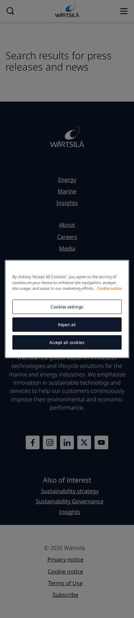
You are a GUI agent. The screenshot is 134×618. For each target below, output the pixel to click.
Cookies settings (67, 306)
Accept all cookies (66, 342)
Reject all (67, 324)
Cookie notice (109, 288)
